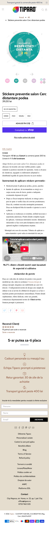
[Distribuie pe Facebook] (10, 310)
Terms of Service (24, 454)
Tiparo (12, 514)
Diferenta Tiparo (24, 434)
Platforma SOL (24, 488)
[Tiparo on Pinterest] (26, 428)
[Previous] (17, 74)
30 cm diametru (10, 109)
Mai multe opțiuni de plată (24, 137)
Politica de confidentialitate (24, 476)
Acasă (21, 17)
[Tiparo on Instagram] (23, 428)
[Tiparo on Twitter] (30, 428)
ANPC (24, 484)
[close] (46, 2)
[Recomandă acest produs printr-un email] (22, 310)
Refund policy (24, 458)
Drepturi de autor (24, 480)
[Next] (31, 74)
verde (6, 116)
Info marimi (7, 149)
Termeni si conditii (24, 464)
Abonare (39, 419)
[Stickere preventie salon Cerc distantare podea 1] (24, 49)
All (29, 17)
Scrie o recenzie (8, 332)
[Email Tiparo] (16, 428)
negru (21, 116)
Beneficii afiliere (24, 446)
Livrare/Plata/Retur (24, 468)
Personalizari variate (25, 438)
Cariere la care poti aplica (24, 442)
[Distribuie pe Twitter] (4, 310)
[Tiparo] (24, 10)
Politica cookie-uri (24, 472)
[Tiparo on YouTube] (33, 428)
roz (28, 116)
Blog (24, 450)
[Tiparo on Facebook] (19, 428)
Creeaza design (33, 282)
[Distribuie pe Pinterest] (16, 310)
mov (13, 116)
